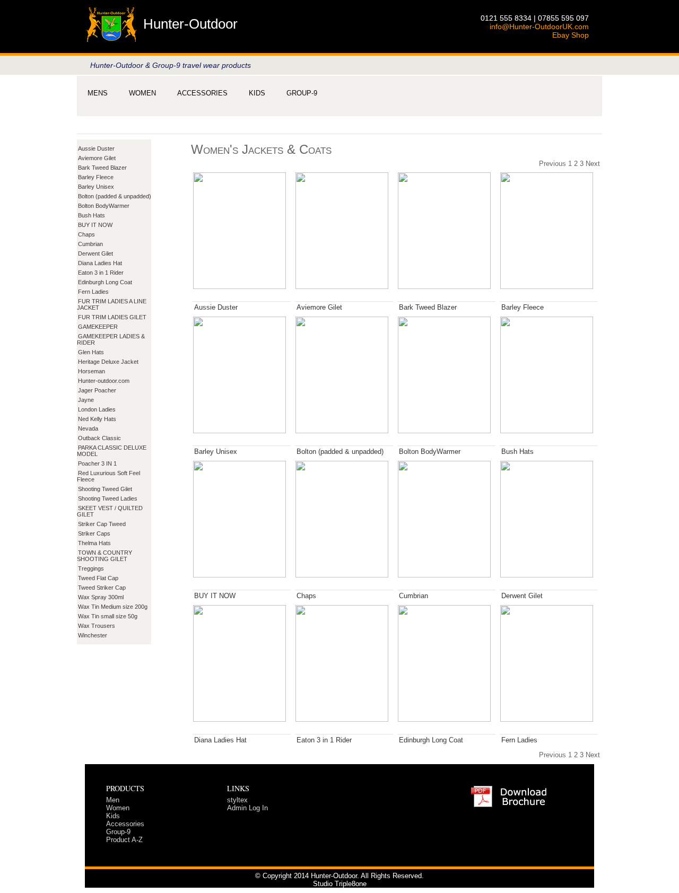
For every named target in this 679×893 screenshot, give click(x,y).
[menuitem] (97, 93)
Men (112, 800)
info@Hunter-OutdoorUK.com (539, 26)
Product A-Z (124, 840)
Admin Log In (247, 808)
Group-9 (301, 93)
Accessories (202, 93)
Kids (257, 93)
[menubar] (202, 93)
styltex (237, 800)
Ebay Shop (570, 35)
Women (142, 93)
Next (593, 164)
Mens (98, 93)
